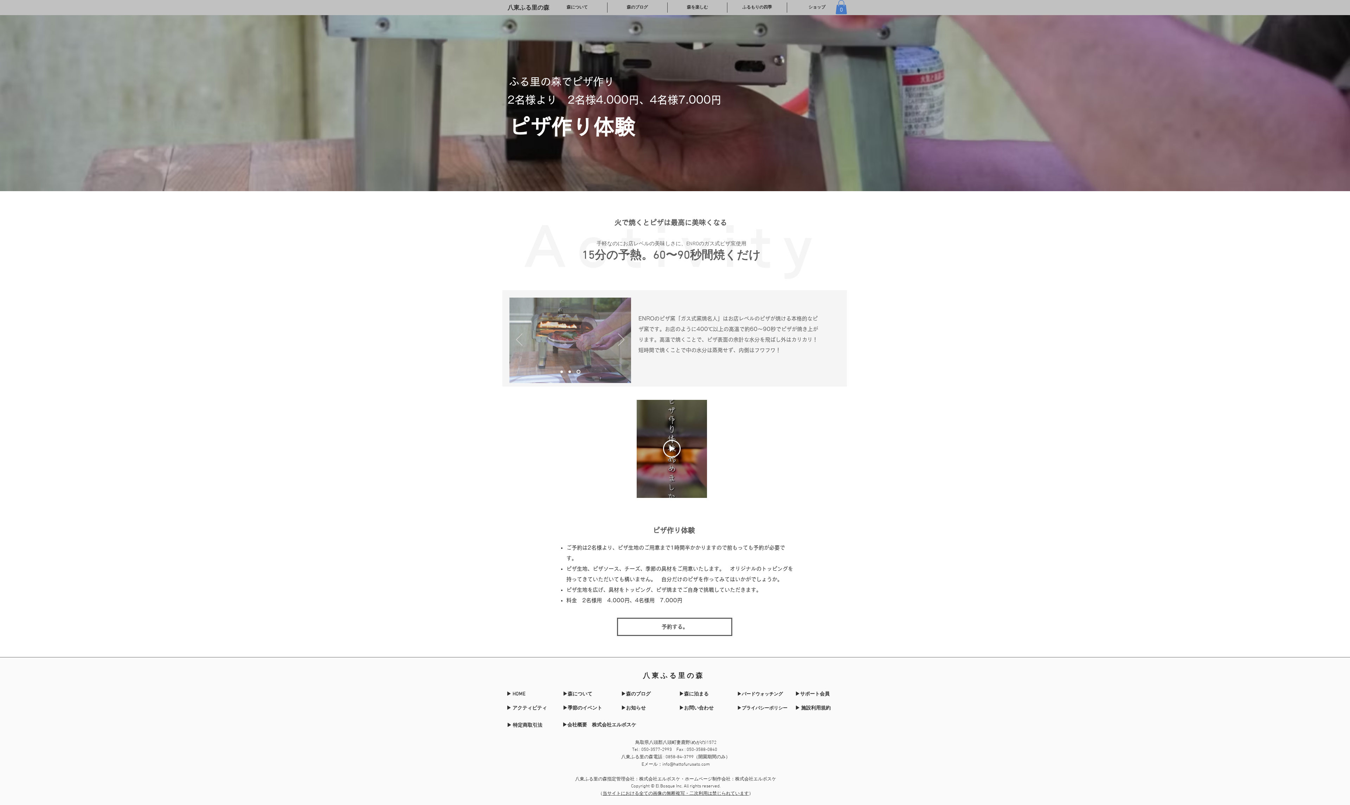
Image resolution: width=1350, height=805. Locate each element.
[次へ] (621, 340)
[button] (841, 7)
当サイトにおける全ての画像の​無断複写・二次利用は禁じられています (676, 794)
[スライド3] (578, 372)
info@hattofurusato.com (686, 764)
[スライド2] (569, 371)
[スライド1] (561, 371)
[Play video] (672, 448)
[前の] (519, 340)
